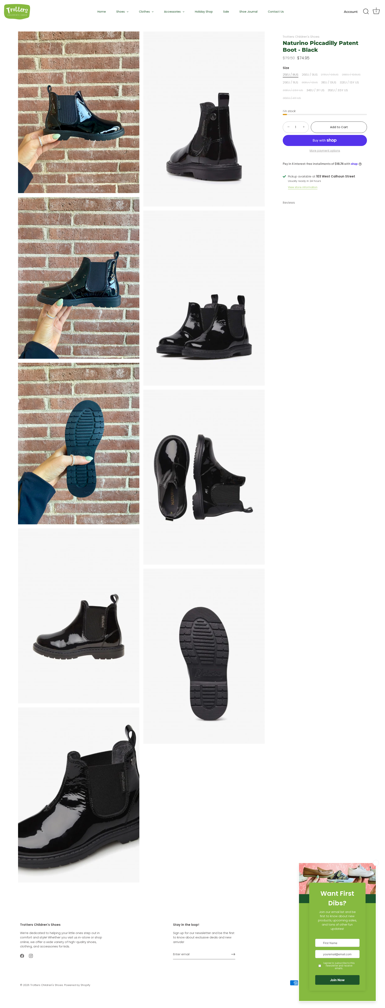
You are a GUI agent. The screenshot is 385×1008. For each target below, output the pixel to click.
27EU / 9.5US (329, 74)
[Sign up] (233, 954)
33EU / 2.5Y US (293, 90)
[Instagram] (31, 956)
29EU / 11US (290, 82)
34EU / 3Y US (315, 90)
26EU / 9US (310, 74)
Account (351, 12)
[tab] (291, 203)
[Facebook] (22, 956)
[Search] (366, 11)
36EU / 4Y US (292, 98)
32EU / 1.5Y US (349, 82)
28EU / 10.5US (351, 74)
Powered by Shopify (77, 985)
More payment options (325, 151)
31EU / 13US (328, 82)
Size (286, 68)
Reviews (289, 203)
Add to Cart (339, 127)
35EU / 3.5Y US (338, 90)
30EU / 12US (310, 82)
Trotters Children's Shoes (301, 36)
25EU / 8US (290, 74)
